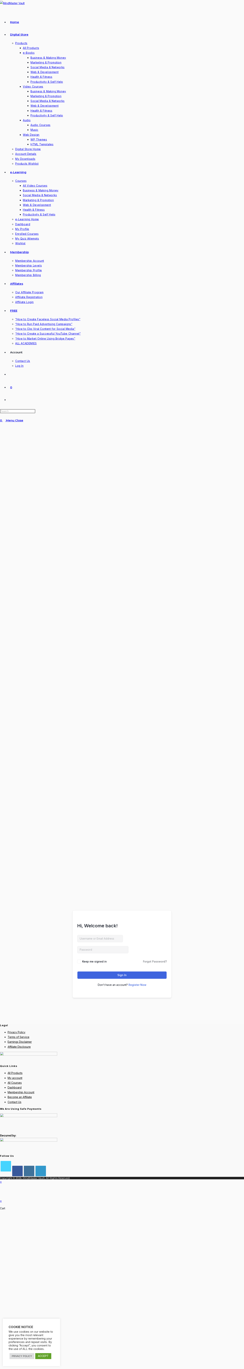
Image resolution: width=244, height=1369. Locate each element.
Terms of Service (18, 1037)
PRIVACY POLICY (22, 1356)
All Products (15, 1073)
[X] (6, 1166)
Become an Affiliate (20, 1097)
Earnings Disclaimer (20, 1041)
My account (15, 1078)
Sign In (122, 975)
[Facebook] (17, 1171)
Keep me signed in (94, 961)
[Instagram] (29, 1171)
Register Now (137, 984)
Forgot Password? (155, 961)
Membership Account (21, 1092)
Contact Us (14, 1102)
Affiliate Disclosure (19, 1046)
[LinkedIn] (40, 1171)
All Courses (15, 1082)
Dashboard (15, 1087)
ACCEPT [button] (43, 1356)
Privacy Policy (16, 1032)
